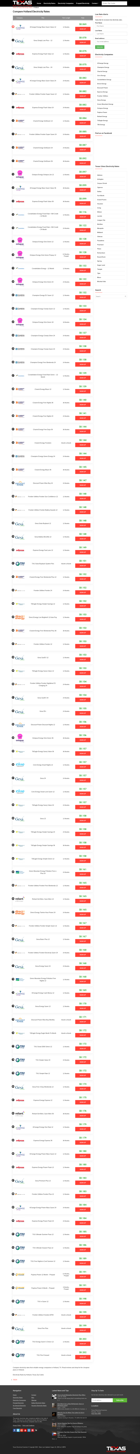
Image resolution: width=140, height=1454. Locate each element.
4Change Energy (102, 63)
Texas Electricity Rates (25, 7)
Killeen (99, 212)
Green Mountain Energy (105, 104)
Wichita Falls (101, 281)
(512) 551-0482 (96, 1413)
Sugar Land (101, 265)
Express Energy (102, 92)
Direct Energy (101, 84)
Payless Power (102, 112)
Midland (100, 232)
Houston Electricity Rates (38, 1405)
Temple (99, 269)
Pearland (100, 245)
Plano (99, 249)
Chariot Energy (102, 71)
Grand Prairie (101, 200)
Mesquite (100, 228)
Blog (32, 1397)
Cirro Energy (101, 75)
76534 (15, 1380)
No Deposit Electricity (19, 1405)
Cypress (100, 187)
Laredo (99, 216)
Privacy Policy (17, 1425)
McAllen (100, 224)
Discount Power (102, 88)
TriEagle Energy (102, 120)
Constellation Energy (104, 79)
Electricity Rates (49, 3)
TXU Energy (101, 124)
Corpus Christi (102, 183)
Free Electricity (17, 1408)
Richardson (101, 253)
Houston (100, 204)
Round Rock (101, 257)
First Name (98, 23)
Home (39, 3)
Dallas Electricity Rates (38, 1403)
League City (101, 220)
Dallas (99, 191)
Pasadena (100, 240)
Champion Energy (103, 67)
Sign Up (83, 29)
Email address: (100, 38)
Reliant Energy (102, 116)
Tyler (98, 273)
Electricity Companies (66, 3)
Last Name (98, 30)
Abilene (99, 175)
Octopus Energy (102, 108)
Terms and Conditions (28, 1425)
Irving (99, 208)
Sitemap (33, 1400)
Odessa (99, 236)
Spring (99, 261)
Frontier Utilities (102, 96)
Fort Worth (100, 195)
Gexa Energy (101, 100)
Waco (99, 277)
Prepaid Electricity (82, 3)
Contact (95, 3)
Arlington (100, 179)
